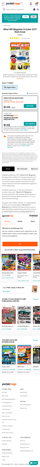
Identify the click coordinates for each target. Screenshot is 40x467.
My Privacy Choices (7, 432)
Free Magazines (6, 402)
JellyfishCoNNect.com (26, 451)
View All (35, 299)
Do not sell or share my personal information (20, 250)
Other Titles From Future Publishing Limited (14, 299)
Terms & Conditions (7, 426)
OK (20, 244)
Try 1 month (30, 124)
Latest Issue (6, 25)
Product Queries (6, 440)
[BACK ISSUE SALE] (24, 270)
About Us (22, 440)
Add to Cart (9, 278)
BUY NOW (30, 106)
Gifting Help (23, 408)
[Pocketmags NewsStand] (12, 4)
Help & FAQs (23, 392)
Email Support (24, 396)
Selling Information (7, 453)
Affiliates (4, 444)
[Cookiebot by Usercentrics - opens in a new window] (29, 216)
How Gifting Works (25, 404)
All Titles (4, 392)
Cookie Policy (6, 429)
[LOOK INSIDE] (20, 69)
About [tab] (33, 221)
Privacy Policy (6, 416)
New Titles (5, 396)
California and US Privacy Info (9, 421)
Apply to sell (5, 456)
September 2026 (8, 273)
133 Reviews (26, 38)
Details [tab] (20, 221)
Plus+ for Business (7, 413)
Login (3, 459)
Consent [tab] (7, 221)
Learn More (24, 130)
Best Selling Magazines (8, 399)
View (3, 278)
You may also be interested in (9, 340)
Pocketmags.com (25, 444)
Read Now (6, 291)
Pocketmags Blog (7, 406)
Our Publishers (6, 409)
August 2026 (22, 273)
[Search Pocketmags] (4, 9)
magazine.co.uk (24, 447)
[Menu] (3, 3)
